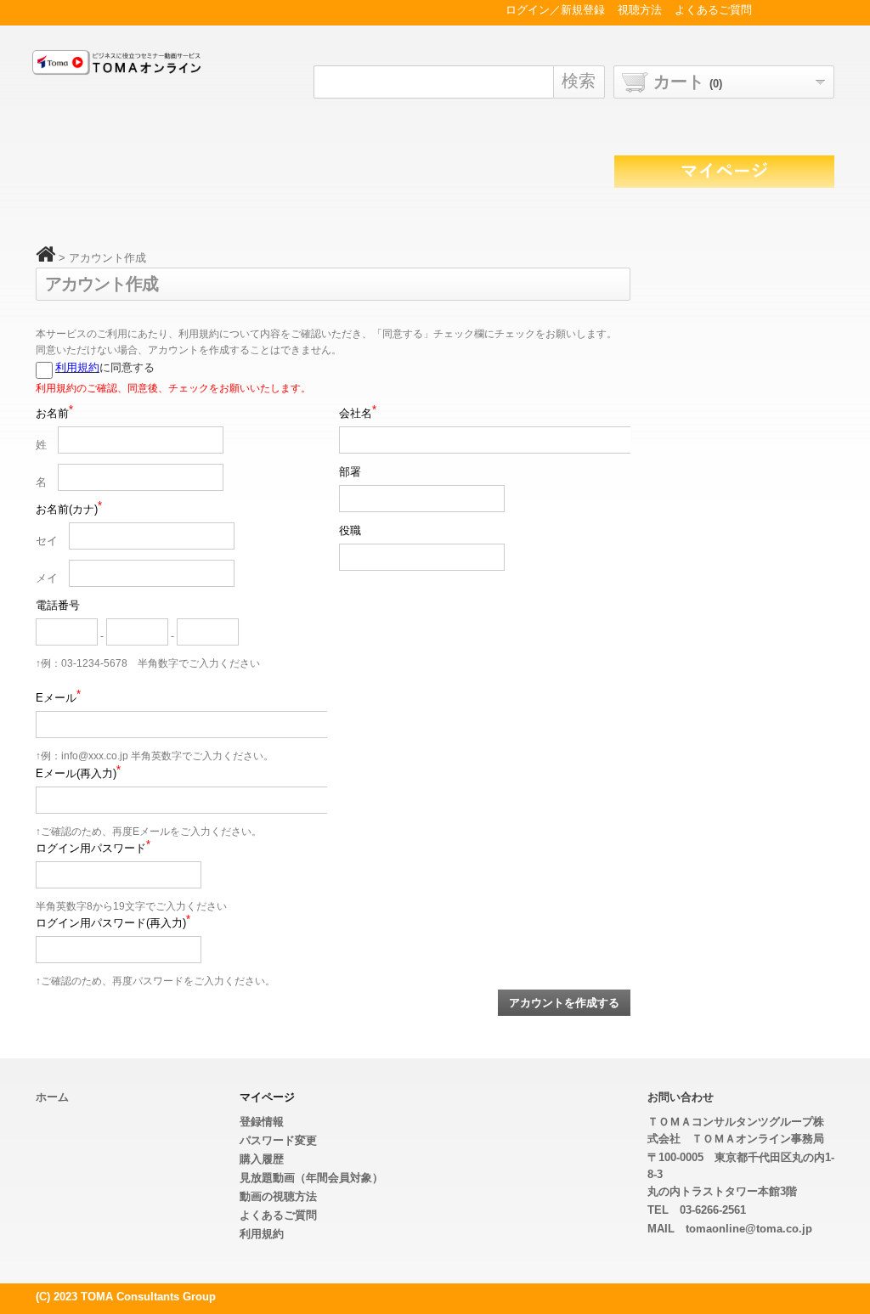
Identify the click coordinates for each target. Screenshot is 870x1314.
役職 (350, 530)
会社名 (357, 412)
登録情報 (262, 1121)
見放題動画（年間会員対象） (311, 1177)
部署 (350, 471)
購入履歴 (262, 1159)
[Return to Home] (45, 257)
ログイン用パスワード (93, 847)
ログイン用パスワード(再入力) (113, 922)
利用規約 (77, 367)
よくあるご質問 (278, 1215)
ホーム (52, 1097)
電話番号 (58, 605)
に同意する (105, 367)
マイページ (267, 1097)
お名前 (54, 412)
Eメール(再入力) (78, 772)
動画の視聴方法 (278, 1196)
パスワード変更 (278, 1140)
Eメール (58, 697)
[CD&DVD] (121, 66)
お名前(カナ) (69, 508)
